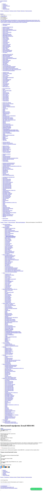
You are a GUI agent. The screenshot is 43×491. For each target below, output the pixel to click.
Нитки (4, 201)
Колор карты (11, 22)
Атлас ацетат (5, 74)
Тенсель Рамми (5, 96)
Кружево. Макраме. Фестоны (8, 159)
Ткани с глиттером (17, 21)
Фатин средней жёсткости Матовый (9, 58)
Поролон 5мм (5, 172)
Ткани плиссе (5, 136)
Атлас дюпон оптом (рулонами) (9, 67)
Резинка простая (6, 209)
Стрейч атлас (5, 85)
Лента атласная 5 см (6, 181)
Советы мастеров (28, 10)
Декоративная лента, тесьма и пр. (9, 190)
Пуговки (4, 173)
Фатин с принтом (6, 49)
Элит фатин (5, 25)
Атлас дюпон (5, 76)
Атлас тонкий (5, 81)
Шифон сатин (5, 138)
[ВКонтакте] (1, 467)
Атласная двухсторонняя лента (8, 177)
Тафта (4, 134)
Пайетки (22, 21)
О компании (5, 4)
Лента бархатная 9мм (7, 196)
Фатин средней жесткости (8, 29)
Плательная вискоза (6, 123)
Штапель (4, 139)
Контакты (4, 7)
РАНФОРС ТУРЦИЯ (7, 127)
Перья (4, 203)
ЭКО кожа (5, 140)
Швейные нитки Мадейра (8, 215)
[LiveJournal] (9, 467)
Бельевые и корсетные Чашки (10, 366)
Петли (4, 204)
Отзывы (4, 6)
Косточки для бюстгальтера (8, 169)
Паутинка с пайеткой (7, 151)
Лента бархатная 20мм (7, 187)
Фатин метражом (11, 20)
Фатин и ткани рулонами (19, 20)
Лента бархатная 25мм (7, 188)
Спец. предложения (4, 20)
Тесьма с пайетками (6, 152)
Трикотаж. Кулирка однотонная (9, 106)
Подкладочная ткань (7, 125)
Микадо (4, 121)
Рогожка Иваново (8, 330)
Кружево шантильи (6, 157)
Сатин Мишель (6, 84)
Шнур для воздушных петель (8, 175)
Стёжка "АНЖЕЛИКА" (7, 133)
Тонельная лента (6, 174)
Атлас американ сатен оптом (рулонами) (10, 68)
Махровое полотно (6, 120)
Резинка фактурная (6, 211)
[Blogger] (7, 467)
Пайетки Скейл (6, 150)
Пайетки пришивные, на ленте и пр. (10, 202)
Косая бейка (5, 178)
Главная (1, 222)
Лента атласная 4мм (6, 195)
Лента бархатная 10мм (7, 185)
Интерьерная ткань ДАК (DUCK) (9, 115)
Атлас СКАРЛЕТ (6, 80)
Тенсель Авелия (6, 92)
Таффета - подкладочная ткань (8, 135)
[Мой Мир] (4, 467)
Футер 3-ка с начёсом (7, 102)
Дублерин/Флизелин (7, 165)
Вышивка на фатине (9, 356)
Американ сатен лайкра (7, 73)
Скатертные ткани (6, 132)
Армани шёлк (5, 108)
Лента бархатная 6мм (7, 184)
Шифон (4, 137)
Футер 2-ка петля (6, 104)
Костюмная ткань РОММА (8, 117)
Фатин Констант (6, 47)
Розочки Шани (5, 161)
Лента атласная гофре (7, 183)
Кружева (26, 21)
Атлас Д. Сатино (6, 75)
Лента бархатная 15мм (7, 186)
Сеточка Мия (5, 40)
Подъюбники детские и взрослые (9, 220)
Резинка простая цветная (7, 210)
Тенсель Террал (6, 99)
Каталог (4, 3)
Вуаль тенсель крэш (6, 88)
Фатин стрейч (5, 31)
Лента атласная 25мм (7, 180)
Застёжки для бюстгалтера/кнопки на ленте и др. (12, 166)
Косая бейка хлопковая (7, 194)
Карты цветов (5, 218)
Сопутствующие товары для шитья (9, 212)
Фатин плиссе (5, 33)
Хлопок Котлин (6, 100)
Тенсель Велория (6, 93)
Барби (4, 109)
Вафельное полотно (6, 112)
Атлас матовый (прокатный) (8, 77)
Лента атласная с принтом (8, 182)
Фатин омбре (5, 48)
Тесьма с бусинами (6, 213)
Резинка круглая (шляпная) (8, 208)
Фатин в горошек (6, 28)
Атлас (25, 20)
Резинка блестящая (6, 207)
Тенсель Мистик (6, 95)
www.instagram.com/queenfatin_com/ (7, 487)
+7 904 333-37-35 (3, 16)
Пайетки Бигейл (8, 347)
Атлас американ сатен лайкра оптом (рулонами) (12, 69)
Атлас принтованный (7, 79)
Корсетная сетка (6, 167)
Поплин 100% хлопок (7, 126)
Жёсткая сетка (5, 64)
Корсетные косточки (7, 168)
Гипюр (6, 357)
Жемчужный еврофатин (7, 35)
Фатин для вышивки (7, 46)
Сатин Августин (6, 83)
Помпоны (4, 205)
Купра (4, 89)
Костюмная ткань (6, 116)
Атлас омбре (5, 78)
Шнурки (4, 216)
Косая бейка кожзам (6, 192)
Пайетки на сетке (8, 349)
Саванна (4, 91)
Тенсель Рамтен (6, 97)
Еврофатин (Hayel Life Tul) (8, 27)
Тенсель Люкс (5, 94)
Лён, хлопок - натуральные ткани (9, 119)
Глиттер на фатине (6, 142)
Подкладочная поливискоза (8, 124)
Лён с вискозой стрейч (7, 90)
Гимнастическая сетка (7, 34)
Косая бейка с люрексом (7, 193)
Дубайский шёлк (6, 113)
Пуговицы (5, 206)
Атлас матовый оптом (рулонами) (9, 66)
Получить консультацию (36, 488)
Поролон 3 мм (5, 171)
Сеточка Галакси (6, 39)
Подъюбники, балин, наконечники (20, 22)
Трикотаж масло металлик (8, 143)
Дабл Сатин (5, 82)
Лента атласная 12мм (7, 179)
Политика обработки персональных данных (8, 488)
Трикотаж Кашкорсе (6, 105)
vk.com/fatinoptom (3, 486)
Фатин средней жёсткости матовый (9, 30)
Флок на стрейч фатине (7, 51)
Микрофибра (5, 170)
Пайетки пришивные (7, 149)
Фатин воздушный (6, 24)
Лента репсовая (6, 198)
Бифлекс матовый (6, 111)
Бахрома (4, 189)
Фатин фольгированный (7, 50)
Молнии (4, 199)
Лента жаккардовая (6, 197)
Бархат (4, 110)
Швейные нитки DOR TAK (8, 214)
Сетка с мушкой (6, 38)
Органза (4, 107)
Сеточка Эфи (5, 43)
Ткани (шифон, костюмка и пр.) (8, 21)
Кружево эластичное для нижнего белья (10, 158)
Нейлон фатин (5, 37)
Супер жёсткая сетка (7, 44)
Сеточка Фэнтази (6, 42)
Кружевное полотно (9, 358)
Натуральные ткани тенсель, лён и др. (10, 289)
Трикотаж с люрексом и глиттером (9, 144)
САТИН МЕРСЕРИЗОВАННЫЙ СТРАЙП (13, 332)
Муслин (4, 122)
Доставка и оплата (6, 5)
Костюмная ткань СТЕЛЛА (8, 118)
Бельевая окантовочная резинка (11, 365)
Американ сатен (6, 72)
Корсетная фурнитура (32, 21)
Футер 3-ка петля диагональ (8, 103)
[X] (5, 467)
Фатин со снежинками (7, 32)
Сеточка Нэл (5, 41)
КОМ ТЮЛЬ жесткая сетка (8, 36)
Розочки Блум (5, 160)
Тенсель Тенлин (6, 98)
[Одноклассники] (2, 467)
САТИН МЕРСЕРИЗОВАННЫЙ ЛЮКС (13, 331)
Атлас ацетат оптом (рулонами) (9, 70)
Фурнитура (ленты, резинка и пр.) (9, 378)
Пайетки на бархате (8, 348)
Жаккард (4, 114)
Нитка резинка (5, 200)
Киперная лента (6, 191)
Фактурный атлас (6, 86)
